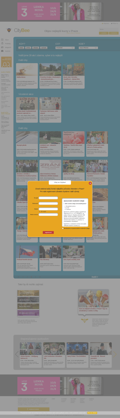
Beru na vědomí (92, 413)
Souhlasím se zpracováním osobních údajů (77, 228)
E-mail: (36, 198)
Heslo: (36, 209)
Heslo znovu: (34, 214)
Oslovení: (35, 203)
